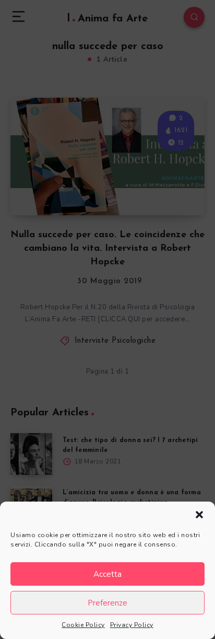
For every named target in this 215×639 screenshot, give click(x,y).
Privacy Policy (131, 625)
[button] (199, 514)
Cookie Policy (83, 625)
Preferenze (107, 603)
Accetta (107, 574)
